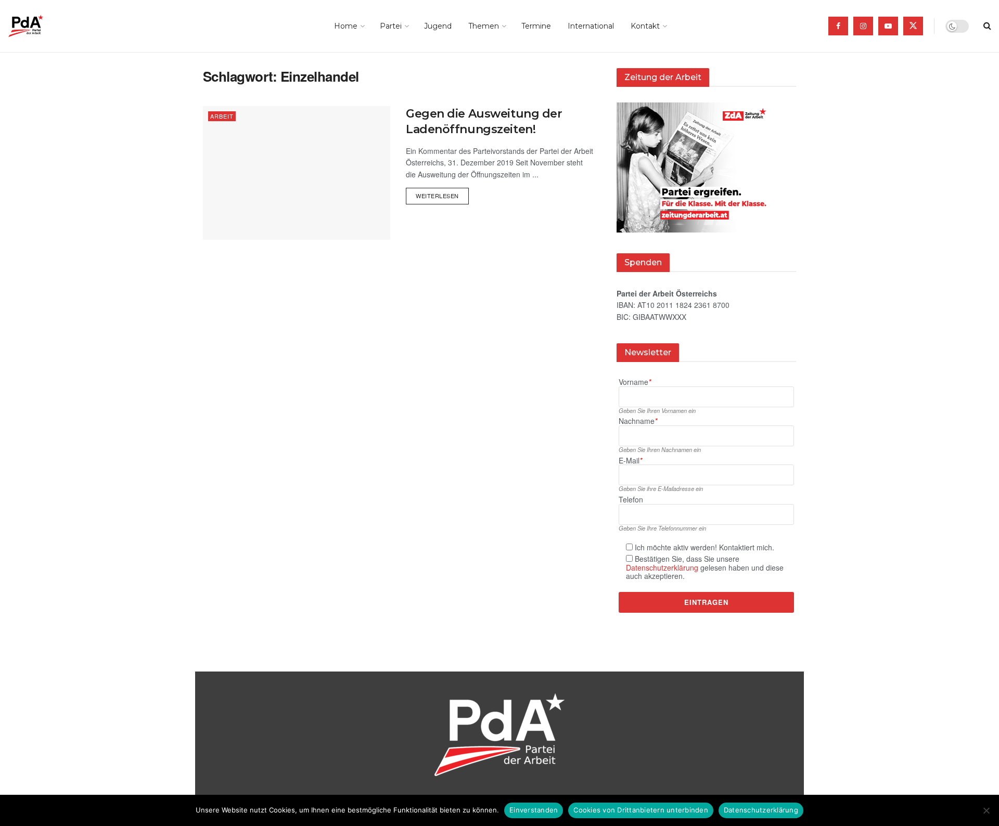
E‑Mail (630, 460)
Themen (483, 26)
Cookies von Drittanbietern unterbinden (640, 810)
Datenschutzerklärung (662, 567)
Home (345, 26)
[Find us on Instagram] (863, 26)
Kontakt (645, 26)
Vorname (635, 382)
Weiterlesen (442, 194)
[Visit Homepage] (40, 26)
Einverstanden (533, 810)
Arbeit (222, 116)
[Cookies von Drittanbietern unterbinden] (986, 810)
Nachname (638, 421)
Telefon (631, 499)
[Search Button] (987, 26)
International (591, 26)
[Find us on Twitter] (913, 26)
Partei (391, 26)
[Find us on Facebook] (838, 26)
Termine (536, 26)
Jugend (438, 26)
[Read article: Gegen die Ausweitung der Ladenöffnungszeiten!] (296, 173)
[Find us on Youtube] (888, 26)
